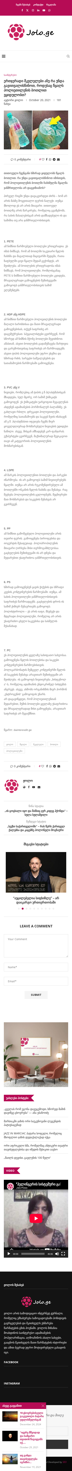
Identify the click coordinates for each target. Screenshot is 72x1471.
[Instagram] (33, 10)
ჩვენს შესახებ (23, 4)
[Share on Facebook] (46, 159)
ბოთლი (54, 744)
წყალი (23, 744)
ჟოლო (19, 100)
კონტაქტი (38, 4)
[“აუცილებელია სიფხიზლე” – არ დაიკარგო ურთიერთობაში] (36, 872)
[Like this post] (43, 159)
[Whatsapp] (49, 10)
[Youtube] (44, 10)
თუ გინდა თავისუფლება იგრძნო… (28, 1459)
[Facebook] (22, 10)
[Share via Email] (58, 159)
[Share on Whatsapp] (50, 159)
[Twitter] (27, 10)
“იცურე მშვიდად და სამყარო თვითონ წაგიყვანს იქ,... (31, 1437)
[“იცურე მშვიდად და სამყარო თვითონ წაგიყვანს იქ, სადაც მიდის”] (10, 1436)
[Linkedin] (38, 10)
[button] (9, 880)
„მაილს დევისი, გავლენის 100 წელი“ (27, 1157)
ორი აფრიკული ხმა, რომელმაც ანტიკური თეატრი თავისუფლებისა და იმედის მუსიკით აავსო (36, 1147)
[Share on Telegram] (54, 159)
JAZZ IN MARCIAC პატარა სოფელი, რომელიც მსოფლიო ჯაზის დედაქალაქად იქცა (33, 1135)
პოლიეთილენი (14, 750)
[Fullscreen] (63, 1254)
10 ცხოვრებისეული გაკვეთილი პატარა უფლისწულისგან (32, 1416)
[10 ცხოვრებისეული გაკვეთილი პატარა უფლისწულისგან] (10, 1416)
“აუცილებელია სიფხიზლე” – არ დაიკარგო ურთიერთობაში (36, 900)
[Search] (68, 56)
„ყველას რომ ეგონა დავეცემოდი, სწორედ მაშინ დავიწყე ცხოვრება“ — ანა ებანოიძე (34, 1111)
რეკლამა (51, 4)
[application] (36, 1219)
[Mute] (57, 1254)
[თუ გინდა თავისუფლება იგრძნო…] (10, 1459)
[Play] (9, 1254)
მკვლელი (38, 744)
